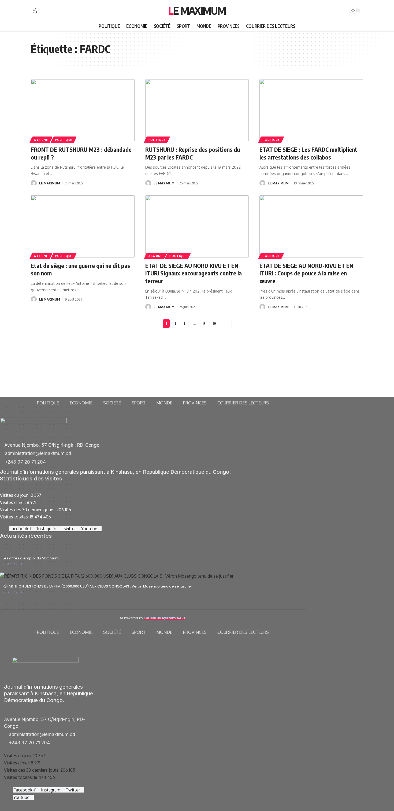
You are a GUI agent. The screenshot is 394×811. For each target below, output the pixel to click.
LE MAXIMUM (49, 183)
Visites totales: (15, 517)
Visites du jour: (14, 495)
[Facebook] (43, 11)
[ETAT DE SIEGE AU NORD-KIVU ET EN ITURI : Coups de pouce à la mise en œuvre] (311, 226)
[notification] (335, 10)
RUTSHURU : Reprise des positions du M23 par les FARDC (192, 153)
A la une (41, 139)
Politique (63, 139)
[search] (342, 10)
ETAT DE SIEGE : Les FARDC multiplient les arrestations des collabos (308, 153)
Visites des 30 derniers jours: (28, 509)
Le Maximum (197, 10)
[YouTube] (55, 11)
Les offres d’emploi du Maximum (31, 558)
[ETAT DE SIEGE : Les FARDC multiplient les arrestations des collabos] (311, 110)
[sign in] (35, 10)
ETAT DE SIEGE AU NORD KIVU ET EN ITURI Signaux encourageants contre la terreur (193, 273)
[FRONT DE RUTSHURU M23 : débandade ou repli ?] (83, 110)
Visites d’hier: (13, 502)
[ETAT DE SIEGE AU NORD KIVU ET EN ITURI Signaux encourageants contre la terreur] (197, 226)
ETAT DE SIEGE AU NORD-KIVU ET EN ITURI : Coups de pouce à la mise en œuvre (306, 273)
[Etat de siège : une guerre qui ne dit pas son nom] (83, 226)
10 (214, 323)
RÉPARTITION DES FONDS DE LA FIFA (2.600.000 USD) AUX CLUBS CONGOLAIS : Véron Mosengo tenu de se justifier (97, 586)
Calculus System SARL (164, 618)
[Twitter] (49, 11)
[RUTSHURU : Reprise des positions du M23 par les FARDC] (197, 110)
